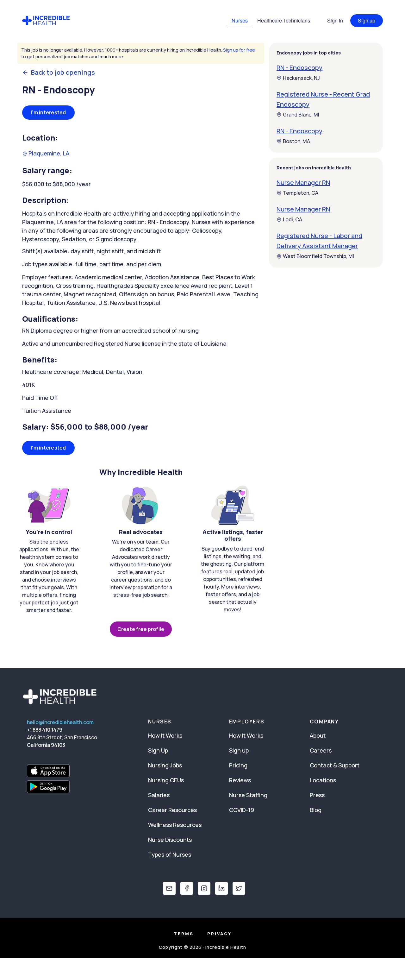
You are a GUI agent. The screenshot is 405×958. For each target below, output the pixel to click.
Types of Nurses (169, 854)
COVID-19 (241, 810)
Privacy (219, 933)
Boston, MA (296, 141)
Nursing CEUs (166, 780)
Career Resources (172, 810)
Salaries (159, 795)
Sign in (335, 20)
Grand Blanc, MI (301, 114)
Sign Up (158, 750)
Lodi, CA (292, 219)
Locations (323, 780)
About (318, 735)
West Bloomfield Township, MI (318, 256)
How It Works (165, 735)
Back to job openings (63, 72)
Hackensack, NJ (301, 77)
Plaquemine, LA (48, 153)
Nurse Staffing (248, 795)
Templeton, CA (300, 193)
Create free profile (140, 629)
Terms (184, 933)
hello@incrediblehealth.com (60, 722)
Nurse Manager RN (303, 183)
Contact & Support (334, 765)
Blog (315, 810)
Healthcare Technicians (283, 20)
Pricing (238, 765)
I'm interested (48, 112)
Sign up (366, 20)
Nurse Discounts (170, 839)
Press (317, 795)
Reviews (240, 780)
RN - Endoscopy (299, 67)
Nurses (240, 20)
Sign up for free (239, 50)
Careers (321, 750)
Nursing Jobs (165, 765)
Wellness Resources (175, 825)
